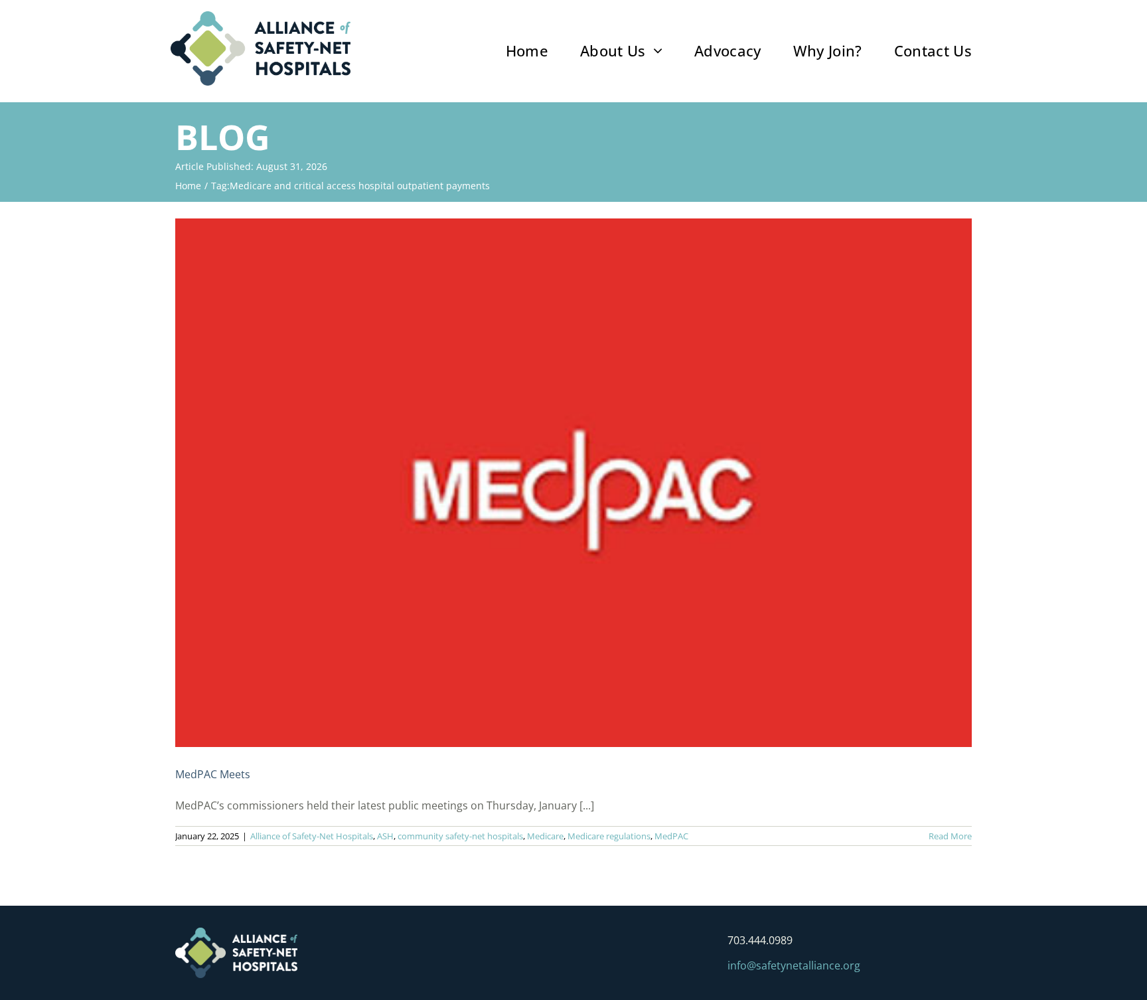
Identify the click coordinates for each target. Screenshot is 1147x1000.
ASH (385, 836)
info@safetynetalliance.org (793, 965)
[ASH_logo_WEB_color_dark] (260, 16)
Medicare (545, 836)
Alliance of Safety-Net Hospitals (311, 836)
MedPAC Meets (212, 774)
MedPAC (671, 836)
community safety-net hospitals (460, 836)
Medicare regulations (609, 836)
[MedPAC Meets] (573, 482)
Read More (950, 836)
